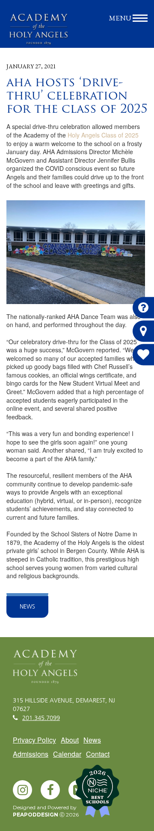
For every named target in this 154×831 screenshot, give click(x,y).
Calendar (67, 754)
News (27, 607)
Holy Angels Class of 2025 (103, 135)
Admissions (30, 754)
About (70, 740)
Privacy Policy (34, 740)
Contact (98, 754)
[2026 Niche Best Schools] (111, 794)
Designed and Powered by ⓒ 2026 (46, 811)
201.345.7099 (41, 718)
